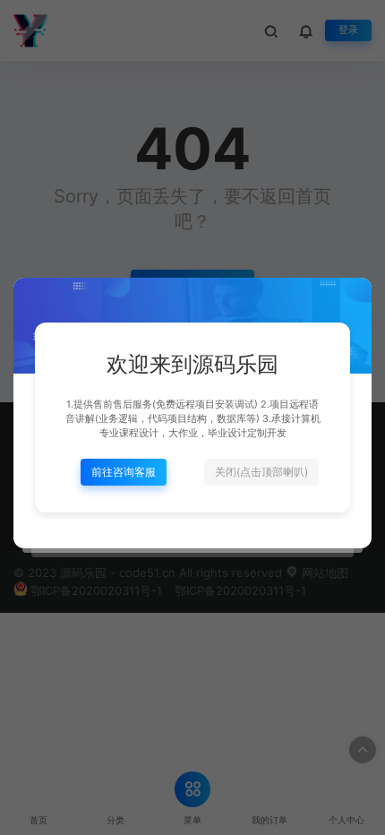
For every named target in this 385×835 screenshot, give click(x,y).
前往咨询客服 (123, 471)
